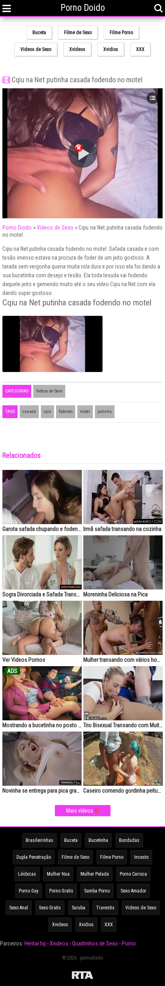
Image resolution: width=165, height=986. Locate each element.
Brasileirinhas (39, 840)
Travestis (105, 908)
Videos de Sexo (35, 49)
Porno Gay (28, 891)
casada (29, 411)
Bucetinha (98, 840)
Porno (129, 943)
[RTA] (82, 976)
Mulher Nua (58, 874)
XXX (140, 49)
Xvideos (77, 49)
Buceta (39, 32)
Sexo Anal (18, 908)
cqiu (47, 411)
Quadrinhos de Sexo (95, 943)
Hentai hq (35, 943)
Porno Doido (17, 227)
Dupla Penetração (33, 857)
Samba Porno (97, 891)
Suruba (78, 908)
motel (85, 411)
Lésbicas (27, 874)
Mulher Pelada (94, 874)
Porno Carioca (133, 874)
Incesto (141, 857)
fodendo (65, 411)
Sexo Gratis (50, 908)
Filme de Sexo (78, 32)
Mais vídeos (80, 810)
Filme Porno (121, 32)
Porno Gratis (61, 891)
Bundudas (129, 840)
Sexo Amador (133, 891)
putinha (105, 411)
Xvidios (110, 49)
